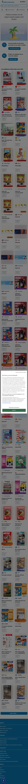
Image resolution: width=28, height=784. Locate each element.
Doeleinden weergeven (14, 407)
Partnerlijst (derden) (6, 402)
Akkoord (14, 410)
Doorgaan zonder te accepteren (21, 372)
